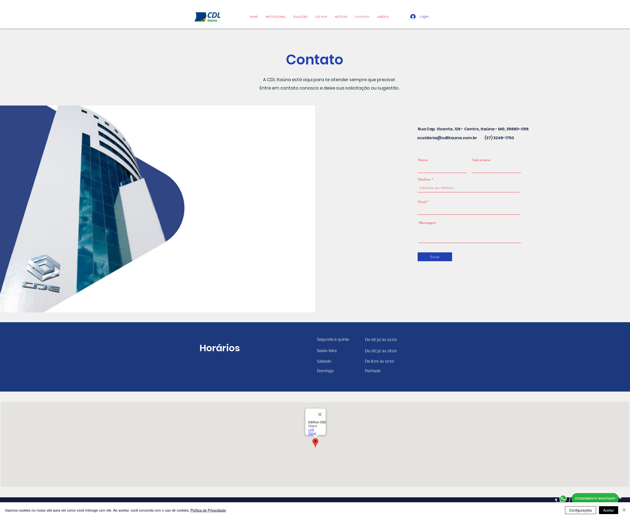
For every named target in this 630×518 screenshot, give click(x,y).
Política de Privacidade (208, 510)
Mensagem (427, 222)
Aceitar (608, 510)
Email (422, 201)
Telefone (424, 179)
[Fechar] (624, 510)
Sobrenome (481, 160)
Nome (423, 160)
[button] (383, 17)
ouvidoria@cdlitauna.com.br (447, 138)
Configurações (580, 510)
